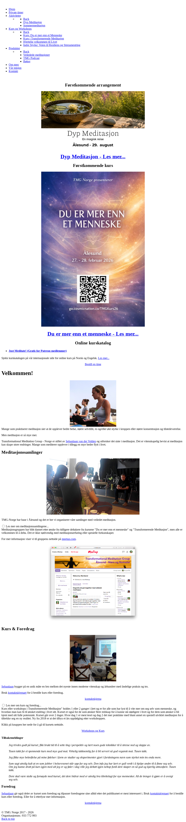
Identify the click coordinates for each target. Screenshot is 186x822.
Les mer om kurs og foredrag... (23, 705)
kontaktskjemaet (17, 692)
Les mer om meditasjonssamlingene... (27, 526)
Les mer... (103, 358)
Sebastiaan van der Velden (81, 441)
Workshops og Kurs (93, 730)
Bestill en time (93, 364)
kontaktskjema (93, 698)
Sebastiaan (7, 686)
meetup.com (69, 539)
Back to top (8, 818)
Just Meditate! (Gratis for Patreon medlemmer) (38, 350)
